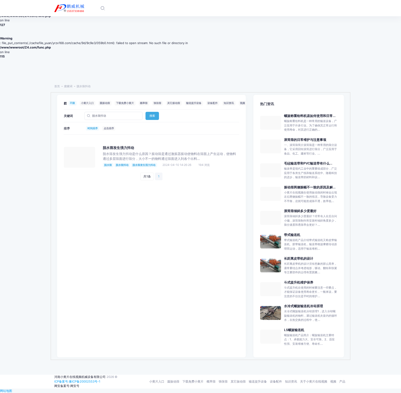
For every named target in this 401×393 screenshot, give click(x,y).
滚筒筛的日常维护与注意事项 (305, 140)
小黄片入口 (87, 103)
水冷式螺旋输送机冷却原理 (303, 306)
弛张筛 (157, 103)
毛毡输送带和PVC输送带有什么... (308, 163)
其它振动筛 (173, 103)
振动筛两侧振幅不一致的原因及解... (310, 187)
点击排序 (109, 128)
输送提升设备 (193, 103)
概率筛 (144, 103)
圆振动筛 (105, 103)
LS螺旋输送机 (294, 330)
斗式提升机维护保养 (298, 282)
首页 (57, 86)
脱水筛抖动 (122, 165)
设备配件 (212, 103)
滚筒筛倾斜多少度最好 (300, 211)
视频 (242, 103)
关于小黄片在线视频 (313, 381)
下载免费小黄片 (125, 103)
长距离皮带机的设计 (298, 258)
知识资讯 (229, 103)
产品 (342, 381)
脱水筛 (108, 165)
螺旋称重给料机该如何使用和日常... (310, 116)
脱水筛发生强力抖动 (118, 148)
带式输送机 (292, 235)
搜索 (152, 115)
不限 (72, 103)
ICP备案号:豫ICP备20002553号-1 (77, 381)
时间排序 (92, 128)
